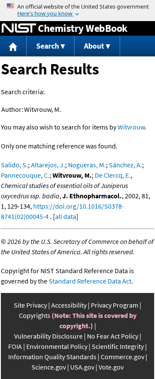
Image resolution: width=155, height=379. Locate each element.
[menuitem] (13, 46)
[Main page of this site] (13, 46)
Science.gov (48, 367)
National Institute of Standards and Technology (19, 28)
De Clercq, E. (112, 175)
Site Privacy (30, 305)
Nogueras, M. (87, 164)
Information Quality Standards (52, 356)
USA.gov (82, 367)
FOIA (15, 346)
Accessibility (69, 305)
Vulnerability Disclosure (48, 336)
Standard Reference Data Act (90, 281)
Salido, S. (14, 164)
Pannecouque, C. (25, 175)
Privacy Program (114, 305)
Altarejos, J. (48, 164)
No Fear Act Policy (112, 336)
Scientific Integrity (118, 346)
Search (47, 46)
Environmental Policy (56, 346)
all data (65, 216)
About (94, 46)
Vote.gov (111, 367)
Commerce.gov (122, 356)
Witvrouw (131, 127)
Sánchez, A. (125, 164)
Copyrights (34, 315)
